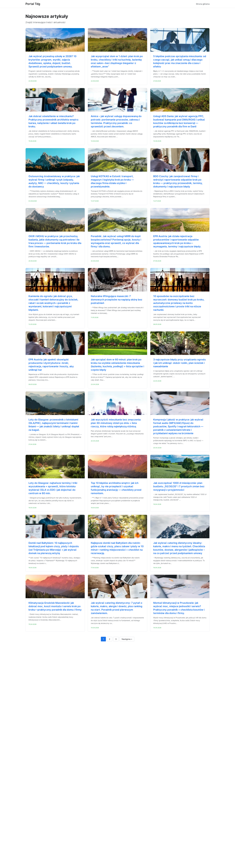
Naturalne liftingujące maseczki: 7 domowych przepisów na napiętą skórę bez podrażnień (116, 299)
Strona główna (203, 4)
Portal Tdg (32, 4)
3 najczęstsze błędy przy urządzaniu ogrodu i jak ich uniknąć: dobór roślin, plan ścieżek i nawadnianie (179, 363)
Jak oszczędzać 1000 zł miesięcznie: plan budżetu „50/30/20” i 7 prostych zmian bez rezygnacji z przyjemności (178, 486)
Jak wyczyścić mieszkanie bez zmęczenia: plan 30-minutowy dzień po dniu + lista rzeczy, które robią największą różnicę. (116, 423)
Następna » (127, 639)
